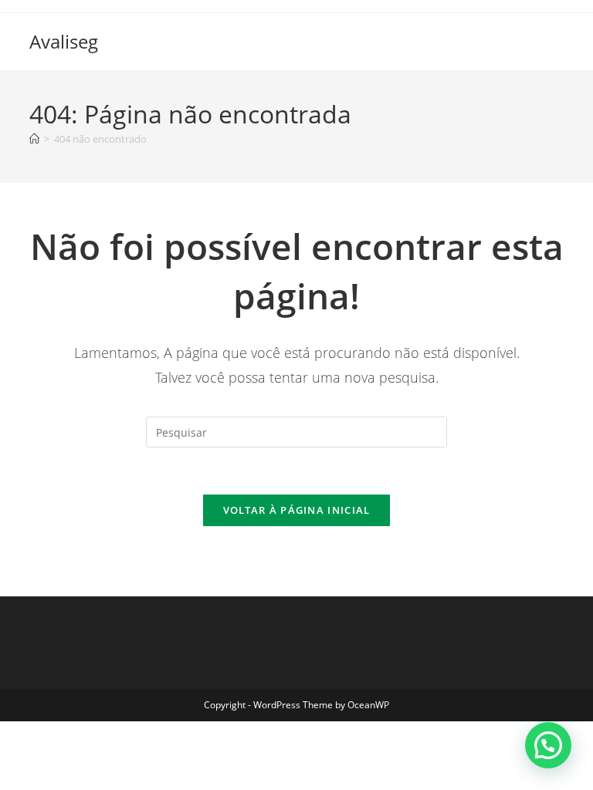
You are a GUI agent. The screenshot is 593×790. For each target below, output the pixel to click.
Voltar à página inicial (297, 510)
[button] (548, 745)
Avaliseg (63, 41)
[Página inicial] (34, 139)
